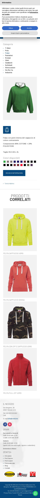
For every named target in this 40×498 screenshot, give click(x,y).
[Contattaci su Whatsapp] (35, 493)
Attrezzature (10, 68)
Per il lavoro (9, 458)
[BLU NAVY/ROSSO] (21, 161)
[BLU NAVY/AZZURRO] (18, 161)
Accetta (29, 28)
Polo (7, 51)
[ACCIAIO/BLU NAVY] (7, 161)
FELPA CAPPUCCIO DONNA (14, 300)
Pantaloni (9, 55)
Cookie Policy (16, 493)
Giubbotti (8, 63)
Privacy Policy (8, 493)
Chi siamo (8, 456)
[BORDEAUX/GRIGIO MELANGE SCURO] (24, 161)
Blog (6, 466)
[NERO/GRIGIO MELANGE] (35, 161)
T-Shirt (8, 48)
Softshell (8, 65)
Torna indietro (9, 183)
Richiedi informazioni (14, 173)
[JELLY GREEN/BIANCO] (4, 161)
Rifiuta (11, 28)
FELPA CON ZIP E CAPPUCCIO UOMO (17, 346)
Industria (8, 73)
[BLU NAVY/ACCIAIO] (14, 161)
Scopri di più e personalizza (20, 33)
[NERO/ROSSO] (7, 165)
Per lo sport (9, 461)
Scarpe (8, 58)
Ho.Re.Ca (9, 70)
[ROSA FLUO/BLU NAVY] (11, 165)
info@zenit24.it (13, 419)
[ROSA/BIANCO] (14, 165)
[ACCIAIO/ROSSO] (11, 161)
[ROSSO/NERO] (21, 165)
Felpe (7, 53)
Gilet (7, 60)
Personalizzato (10, 463)
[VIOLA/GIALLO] (31, 165)
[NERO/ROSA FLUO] (4, 165)
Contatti (7, 468)
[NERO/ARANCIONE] (28, 161)
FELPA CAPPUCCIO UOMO (13, 253)
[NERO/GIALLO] (31, 161)
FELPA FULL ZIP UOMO (12, 393)
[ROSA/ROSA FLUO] (18, 165)
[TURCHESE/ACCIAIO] (24, 165)
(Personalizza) (24, 493)
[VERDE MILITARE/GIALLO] (28, 165)
